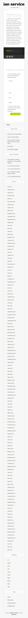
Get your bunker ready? (13, 137)
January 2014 (10, 240)
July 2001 (9, 544)
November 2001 (11, 532)
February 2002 (10, 523)
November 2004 (11, 424)
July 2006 (9, 365)
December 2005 (11, 386)
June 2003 (9, 475)
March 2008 (10, 326)
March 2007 (10, 341)
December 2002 (11, 493)
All (8, 560)
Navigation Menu (15, 7)
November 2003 (11, 460)
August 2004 (10, 433)
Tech (8, 586)
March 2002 (10, 520)
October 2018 (10, 195)
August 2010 (10, 285)
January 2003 (10, 490)
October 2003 (10, 463)
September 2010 (11, 282)
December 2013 (11, 243)
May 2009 (9, 305)
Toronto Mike (10, 159)
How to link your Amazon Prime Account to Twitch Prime (13, 141)
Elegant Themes (14, 612)
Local (8, 572)
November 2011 (11, 264)
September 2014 (11, 219)
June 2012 (9, 258)
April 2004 (9, 445)
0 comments (17, 16)
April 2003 (9, 481)
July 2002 (9, 508)
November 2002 (11, 496)
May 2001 (9, 549)
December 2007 (11, 332)
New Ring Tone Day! (16, 176)
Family (9, 563)
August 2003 (10, 469)
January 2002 (10, 526)
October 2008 (10, 317)
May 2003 (9, 478)
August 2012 (10, 255)
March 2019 (10, 192)
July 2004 (9, 436)
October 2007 (10, 338)
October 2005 (10, 392)
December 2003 (11, 457)
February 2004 (11, 451)
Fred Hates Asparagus (12, 149)
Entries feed (10, 600)
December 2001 (11, 529)
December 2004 (11, 421)
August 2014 (10, 222)
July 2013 (9, 252)
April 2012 (9, 261)
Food (8, 566)
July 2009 (9, 302)
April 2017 (9, 198)
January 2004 (10, 454)
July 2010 (9, 288)
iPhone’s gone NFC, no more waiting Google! (14, 161)
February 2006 (11, 380)
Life (8, 569)
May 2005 (9, 407)
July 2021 (9, 186)
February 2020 (10, 189)
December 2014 (11, 213)
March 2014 (10, 234)
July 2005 (9, 401)
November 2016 (11, 201)
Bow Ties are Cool (15, 166)
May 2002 (9, 514)
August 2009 (10, 299)
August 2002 (10, 505)
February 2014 (10, 237)
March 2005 (10, 413)
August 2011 (10, 267)
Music (8, 575)
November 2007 (11, 335)
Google (7, 57)
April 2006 (9, 374)
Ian (15, 14)
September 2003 (11, 466)
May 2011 (9, 276)
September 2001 (11, 538)
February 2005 (10, 416)
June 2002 (9, 511)
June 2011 (9, 273)
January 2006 (10, 383)
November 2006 (11, 353)
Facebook (10, 57)
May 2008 (9, 323)
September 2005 (11, 395)
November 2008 (11, 314)
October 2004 (10, 427)
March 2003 (10, 484)
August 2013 (10, 249)
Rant (8, 583)
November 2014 (11, 216)
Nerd (8, 578)
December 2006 (11, 350)
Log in (8, 597)
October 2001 (10, 535)
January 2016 (10, 204)
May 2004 (9, 442)
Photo (8, 581)
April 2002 (9, 517)
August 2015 (10, 207)
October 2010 (10, 279)
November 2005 (11, 389)
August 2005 (10, 398)
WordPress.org (11, 606)
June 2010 (9, 291)
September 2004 (11, 430)
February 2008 (11, 329)
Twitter (12, 57)
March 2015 (10, 210)
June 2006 (10, 368)
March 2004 (10, 448)
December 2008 (11, 311)
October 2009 (10, 296)
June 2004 (10, 439)
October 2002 (10, 499)
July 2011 (9, 270)
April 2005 (9, 410)
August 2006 (10, 362)
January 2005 (10, 419)
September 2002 (11, 502)
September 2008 (11, 320)
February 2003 (10, 487)
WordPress (14, 614)
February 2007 (10, 344)
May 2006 (9, 371)
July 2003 (9, 472)
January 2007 (10, 347)
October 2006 (10, 356)
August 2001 (10, 541)
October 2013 (10, 246)
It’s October (10, 146)
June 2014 (9, 225)
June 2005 (9, 404)
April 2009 (9, 308)
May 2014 (9, 228)
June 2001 (9, 546)
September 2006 (11, 359)
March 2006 (10, 377)
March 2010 (10, 294)
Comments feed (11, 603)
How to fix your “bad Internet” (14, 134)
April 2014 (9, 231)
